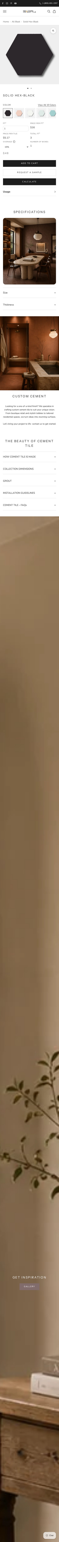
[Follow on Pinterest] (11, 3)
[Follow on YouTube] (15, 3)
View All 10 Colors (47, 105)
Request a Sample (29, 172)
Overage (8, 142)
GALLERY (29, 1286)
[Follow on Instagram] (7, 3)
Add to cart (29, 163)
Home (6, 21)
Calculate (29, 181)
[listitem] (8, 113)
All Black (16, 21)
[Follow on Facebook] (3, 3)
